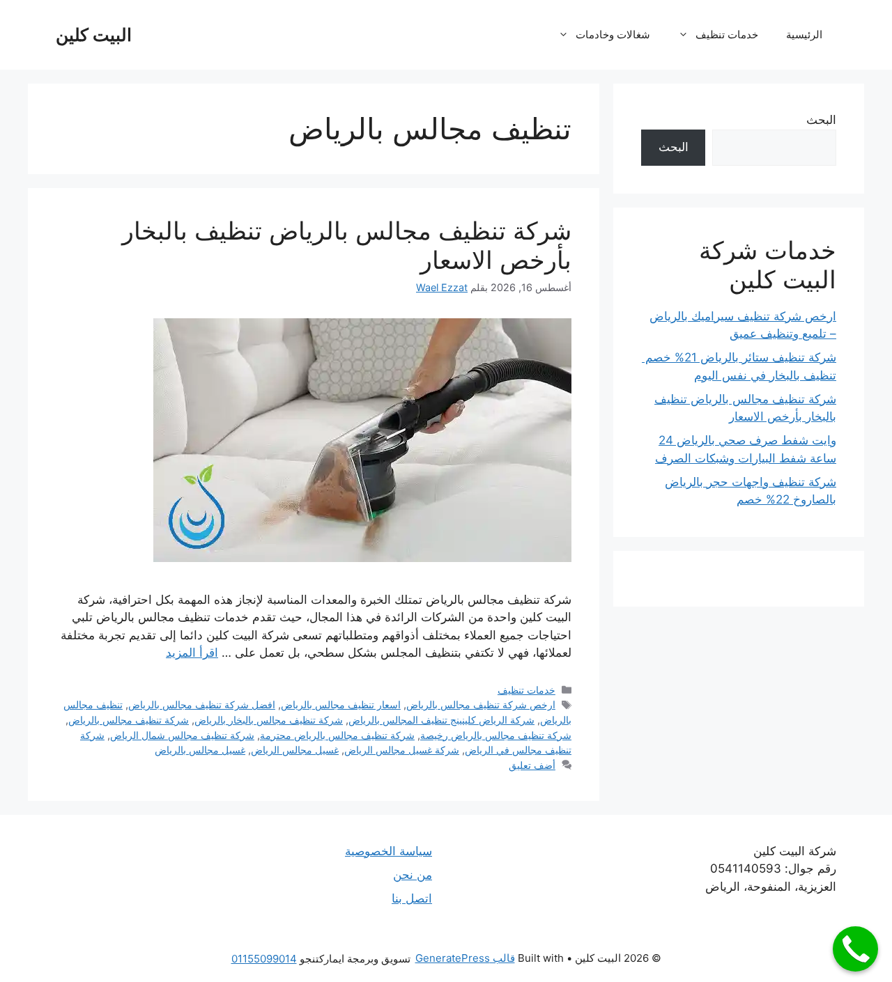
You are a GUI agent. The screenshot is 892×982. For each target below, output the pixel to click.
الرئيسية (804, 34)
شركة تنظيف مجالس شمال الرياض (182, 735)
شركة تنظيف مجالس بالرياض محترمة (337, 735)
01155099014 (264, 958)
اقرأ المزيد (192, 653)
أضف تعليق (532, 765)
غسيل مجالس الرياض (295, 750)
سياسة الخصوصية (388, 851)
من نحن (412, 875)
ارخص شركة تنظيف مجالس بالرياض (480, 704)
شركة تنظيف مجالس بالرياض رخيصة (495, 735)
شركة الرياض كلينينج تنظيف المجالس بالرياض (441, 720)
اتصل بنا (412, 898)
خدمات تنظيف (726, 34)
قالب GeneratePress (465, 958)
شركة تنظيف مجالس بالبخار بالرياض (268, 720)
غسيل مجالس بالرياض (200, 750)
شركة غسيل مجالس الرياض (401, 750)
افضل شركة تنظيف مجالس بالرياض (201, 704)
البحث (821, 120)
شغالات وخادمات (613, 34)
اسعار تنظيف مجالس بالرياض (341, 704)
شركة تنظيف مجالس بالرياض (128, 720)
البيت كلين (94, 34)
